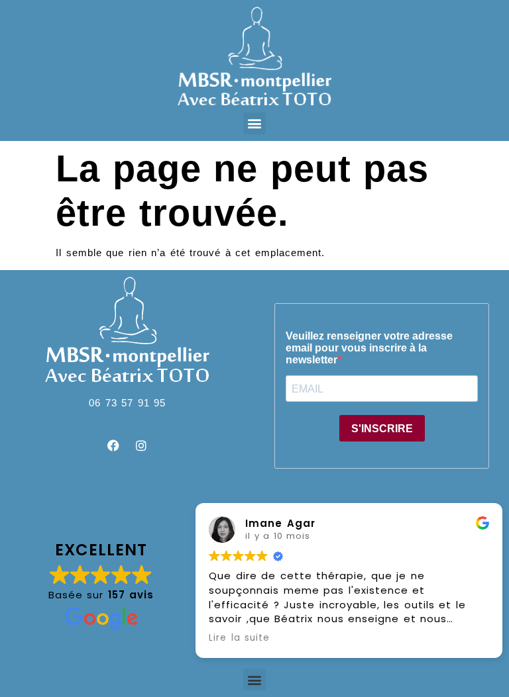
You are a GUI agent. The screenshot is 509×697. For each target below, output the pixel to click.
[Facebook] (113, 445)
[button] (254, 123)
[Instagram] (141, 445)
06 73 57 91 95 (127, 402)
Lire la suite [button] (239, 638)
